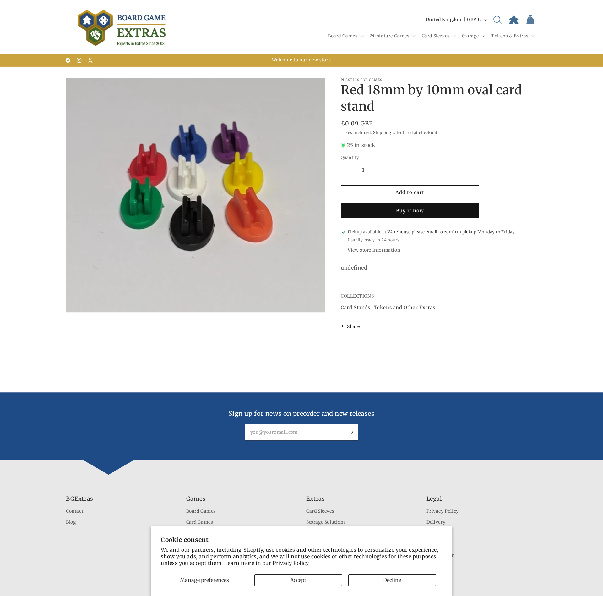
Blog (71, 522)
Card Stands (355, 307)
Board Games (201, 511)
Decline (392, 580)
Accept (298, 580)
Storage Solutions (326, 522)
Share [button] (353, 326)
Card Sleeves (320, 511)
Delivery (436, 522)
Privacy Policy (291, 563)
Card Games (199, 522)
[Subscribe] (351, 432)
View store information (374, 250)
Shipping (382, 132)
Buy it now (410, 211)
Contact (74, 511)
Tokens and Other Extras (404, 307)
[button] (345, 35)
